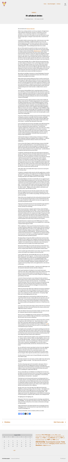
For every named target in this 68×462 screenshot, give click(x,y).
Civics (53, 434)
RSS (54, 439)
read (47, 323)
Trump (63, 442)
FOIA (63, 436)
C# (51, 434)
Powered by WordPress (15, 458)
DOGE (49, 436)
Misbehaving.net (37, 51)
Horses (41, 437)
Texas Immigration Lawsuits (53, 442)
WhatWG (57, 443)
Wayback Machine (31, 28)
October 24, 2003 (39, 19)
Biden (43, 434)
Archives (58, 3)
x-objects (44, 445)
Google (37, 437)
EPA (54, 436)
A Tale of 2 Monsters (38, 434)
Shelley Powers (30, 19)
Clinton (56, 434)
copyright (59, 434)
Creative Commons (39, 436)
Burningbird (7, 458)
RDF (48, 439)
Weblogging (52, 443)
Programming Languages (40, 439)
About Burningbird (51, 3)
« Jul (14, 450)
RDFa (51, 439)
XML (48, 445)
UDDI (36, 443)
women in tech (63, 443)
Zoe (50, 445)
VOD (38, 443)
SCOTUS (57, 439)
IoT (47, 437)
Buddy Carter (47, 434)
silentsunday (40, 442)
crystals (43, 436)
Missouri (52, 437)
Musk (57, 437)
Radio (46, 439)
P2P (62, 437)
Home (45, 3)
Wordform (39, 445)
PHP (64, 437)
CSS (46, 436)
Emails (52, 436)
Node (59, 437)
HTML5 (44, 437)
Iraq (49, 437)
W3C (41, 443)
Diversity (34, 12)
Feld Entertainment (58, 436)
